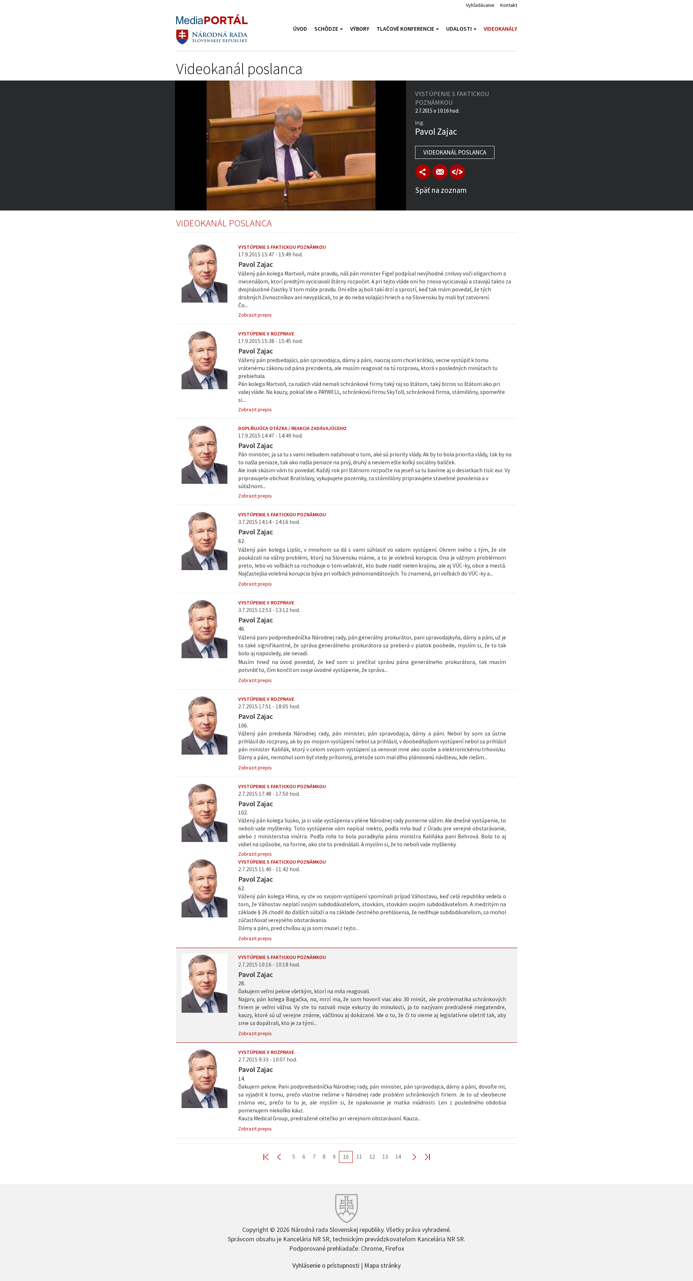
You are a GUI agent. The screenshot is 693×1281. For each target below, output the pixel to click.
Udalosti (459, 28)
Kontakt (508, 5)
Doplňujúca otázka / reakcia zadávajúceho (292, 428)
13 (385, 1156)
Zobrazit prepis (255, 315)
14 (398, 1156)
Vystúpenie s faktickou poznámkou (282, 247)
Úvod (300, 28)
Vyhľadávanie (480, 5)
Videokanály (500, 28)
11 (359, 1156)
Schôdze (326, 28)
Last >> (423, 1156)
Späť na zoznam (441, 190)
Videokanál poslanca (454, 152)
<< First (270, 1156)
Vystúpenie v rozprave (266, 333)
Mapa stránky (382, 1264)
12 (372, 1156)
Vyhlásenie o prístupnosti (325, 1264)
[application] (290, 145)
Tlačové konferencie (405, 28)
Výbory (359, 28)
